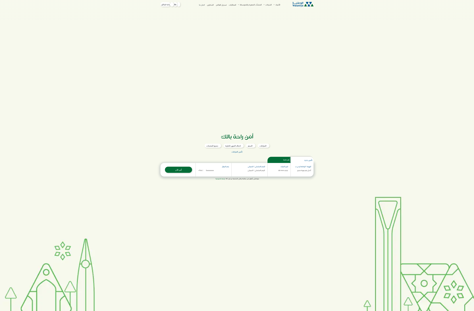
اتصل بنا (202, 4)
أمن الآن (178, 169)
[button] (299, 4)
